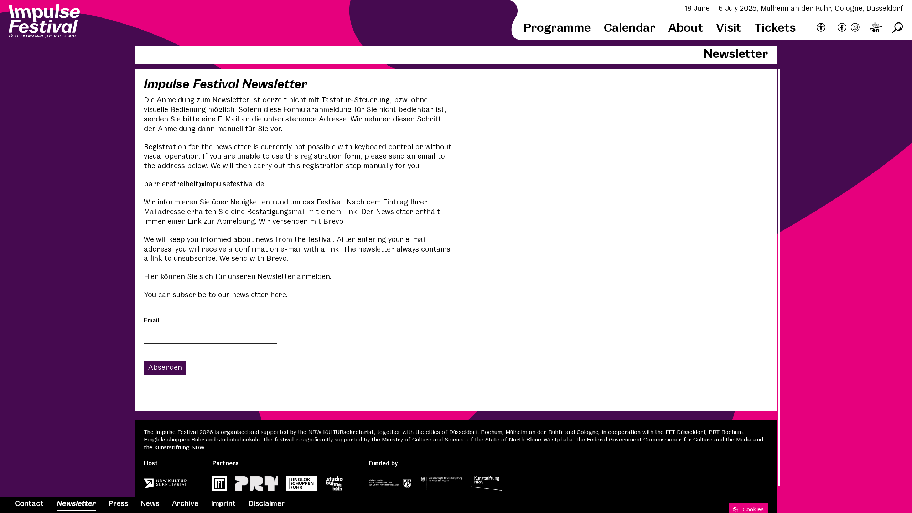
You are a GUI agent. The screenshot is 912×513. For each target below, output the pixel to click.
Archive (185, 504)
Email (151, 320)
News (150, 504)
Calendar (630, 28)
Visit (728, 28)
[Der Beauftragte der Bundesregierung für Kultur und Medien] (441, 485)
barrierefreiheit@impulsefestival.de (204, 184)
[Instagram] (855, 28)
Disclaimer (267, 504)
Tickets (775, 28)
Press (118, 504)
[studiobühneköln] (334, 485)
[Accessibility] (821, 28)
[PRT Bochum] (256, 485)
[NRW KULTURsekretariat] (165, 485)
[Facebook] (842, 28)
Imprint (223, 504)
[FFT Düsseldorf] (219, 485)
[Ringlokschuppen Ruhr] (301, 485)
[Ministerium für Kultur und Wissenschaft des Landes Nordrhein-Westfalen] (390, 485)
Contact (29, 504)
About (685, 28)
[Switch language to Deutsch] (876, 28)
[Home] (44, 22)
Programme (557, 28)
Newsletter (76, 504)
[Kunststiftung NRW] (486, 485)
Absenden (165, 368)
